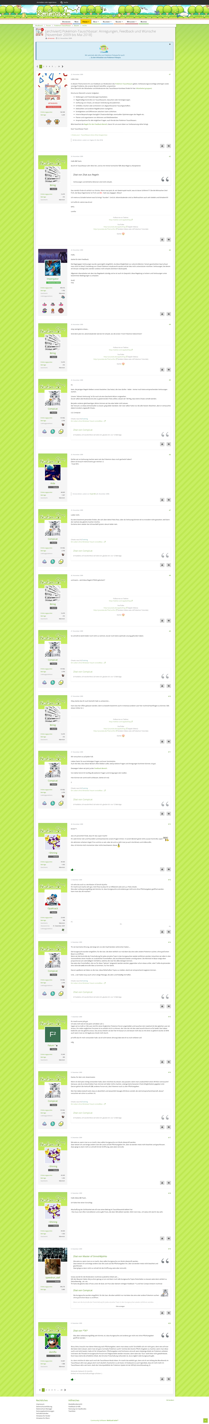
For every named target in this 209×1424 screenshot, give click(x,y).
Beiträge (43, 115)
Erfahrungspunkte (46, 112)
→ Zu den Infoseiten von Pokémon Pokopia (105, 57)
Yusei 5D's (93, 494)
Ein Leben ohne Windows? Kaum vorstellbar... (87, 421)
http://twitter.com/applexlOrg (120, 220)
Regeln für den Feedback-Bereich (95, 124)
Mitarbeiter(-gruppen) (144, 88)
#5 (170, 380)
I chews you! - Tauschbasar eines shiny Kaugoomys (89, 135)
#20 (169, 1323)
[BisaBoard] (104, 12)
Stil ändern (170, 1400)
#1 (170, 74)
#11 (169, 752)
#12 (169, 824)
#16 (169, 1072)
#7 (170, 510)
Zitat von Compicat (82, 429)
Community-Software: (104, 1420)
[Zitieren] (169, 146)
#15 (169, 1017)
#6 (170, 454)
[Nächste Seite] (62, 66)
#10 (169, 696)
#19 (169, 1249)
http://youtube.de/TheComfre (104, 229)
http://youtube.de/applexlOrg (114, 227)
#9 (170, 631)
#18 (169, 1193)
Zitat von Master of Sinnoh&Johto (90, 1256)
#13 (169, 880)
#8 (170, 575)
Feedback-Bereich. (100, 768)
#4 (170, 324)
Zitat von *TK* (80, 1330)
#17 (169, 1137)
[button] (170, 44)
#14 (169, 942)
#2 (170, 156)
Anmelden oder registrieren (46, 2)
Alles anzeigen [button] (120, 1306)
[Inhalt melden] (162, 146)
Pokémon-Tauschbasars (124, 84)
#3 (170, 250)
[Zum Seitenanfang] (205, 1420)
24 (59, 66)
